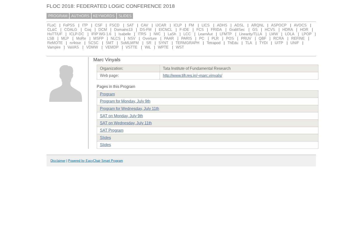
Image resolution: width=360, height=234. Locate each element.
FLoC (51, 25)
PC (201, 38)
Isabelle (125, 34)
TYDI (263, 43)
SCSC (93, 43)
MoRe (81, 38)
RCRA (278, 38)
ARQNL (257, 25)
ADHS (222, 25)
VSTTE (131, 47)
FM (191, 25)
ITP (85, 25)
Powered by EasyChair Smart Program (95, 161)
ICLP (178, 25)
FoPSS (69, 25)
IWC (157, 34)
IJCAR (161, 25)
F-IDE (184, 30)
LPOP (307, 34)
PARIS (186, 38)
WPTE (163, 47)
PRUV (246, 38)
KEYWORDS (104, 16)
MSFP (98, 38)
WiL (148, 47)
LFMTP (226, 34)
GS (255, 30)
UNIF (294, 43)
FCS (200, 30)
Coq (87, 30)
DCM (102, 30)
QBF (262, 38)
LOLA (289, 34)
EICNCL (165, 30)
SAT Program (111, 130)
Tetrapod (213, 43)
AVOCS (300, 25)
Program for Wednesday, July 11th (129, 108)
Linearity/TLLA (250, 34)
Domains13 (123, 30)
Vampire (53, 47)
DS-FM (146, 30)
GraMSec (237, 30)
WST (180, 47)
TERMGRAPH (187, 43)
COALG (70, 30)
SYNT (163, 43)
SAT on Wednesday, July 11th (126, 123)
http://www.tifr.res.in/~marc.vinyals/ (192, 75)
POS (230, 38)
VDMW (92, 47)
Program (107, 94)
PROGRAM (58, 16)
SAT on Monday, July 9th (121, 116)
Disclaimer (57, 161)
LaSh (172, 34)
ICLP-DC (76, 34)
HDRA (287, 30)
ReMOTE (55, 43)
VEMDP (112, 47)
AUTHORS (80, 16)
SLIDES (125, 16)
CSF (98, 25)
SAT (130, 25)
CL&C (52, 30)
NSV (131, 38)
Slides (105, 138)
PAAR (169, 38)
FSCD (114, 25)
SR (148, 43)
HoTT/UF (54, 34)
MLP (65, 38)
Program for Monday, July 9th (125, 101)
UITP (279, 43)
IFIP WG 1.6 (101, 34)
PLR (215, 38)
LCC (187, 34)
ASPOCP (279, 25)
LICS (206, 25)
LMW (273, 34)
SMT (110, 43)
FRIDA (216, 30)
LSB (50, 38)
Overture (150, 38)
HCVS (270, 30)
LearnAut (205, 34)
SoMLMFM (130, 43)
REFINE (298, 38)
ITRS (142, 34)
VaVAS (73, 47)
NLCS (115, 38)
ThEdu (233, 43)
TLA (248, 43)
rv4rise (75, 43)
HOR (304, 30)
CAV (144, 25)
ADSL (239, 25)
